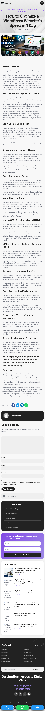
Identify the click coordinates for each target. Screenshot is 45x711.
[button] (42, 3)
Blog (8, 9)
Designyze (30, 396)
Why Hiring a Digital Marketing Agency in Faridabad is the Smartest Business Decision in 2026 (27, 571)
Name (3, 457)
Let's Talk (38, 645)
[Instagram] (20, 694)
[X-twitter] (25, 694)
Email (3, 465)
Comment (5, 435)
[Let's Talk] (38, 643)
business (33, 79)
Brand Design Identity (18, 9)
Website (4, 473)
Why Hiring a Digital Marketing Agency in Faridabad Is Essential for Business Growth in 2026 (27, 604)
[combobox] (22, 496)
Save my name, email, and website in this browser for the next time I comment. (21, 484)
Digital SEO (31, 9)
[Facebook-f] (16, 694)
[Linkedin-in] (29, 694)
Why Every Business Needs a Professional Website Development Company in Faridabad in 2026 (27, 582)
